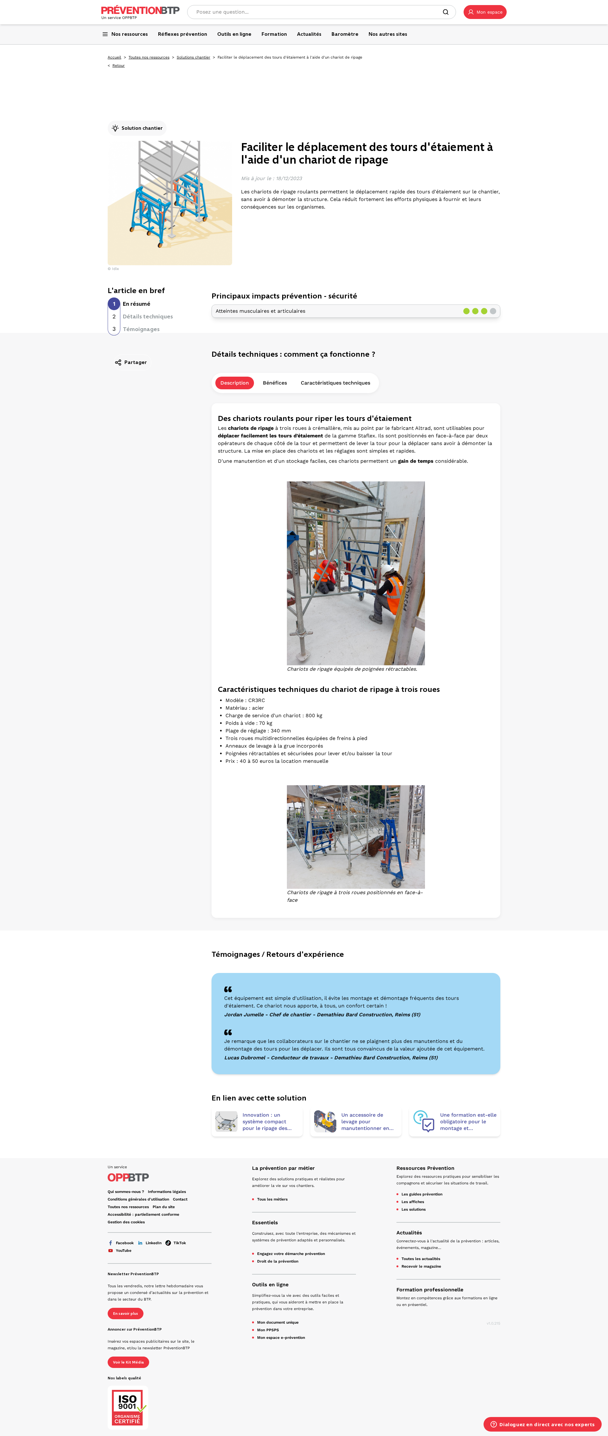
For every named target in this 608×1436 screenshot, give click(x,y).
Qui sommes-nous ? (126, 1191)
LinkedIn (154, 1243)
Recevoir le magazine (421, 1266)
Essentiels (265, 1223)
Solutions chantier (193, 57)
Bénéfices (275, 383)
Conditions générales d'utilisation (138, 1199)
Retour (118, 65)
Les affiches (413, 1202)
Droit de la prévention (277, 1261)
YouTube (123, 1250)
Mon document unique (278, 1322)
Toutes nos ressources (149, 57)
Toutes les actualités (421, 1259)
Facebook (125, 1243)
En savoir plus (125, 1313)
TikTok (180, 1243)
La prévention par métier (283, 1168)
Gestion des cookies (126, 1222)
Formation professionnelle (429, 1290)
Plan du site (164, 1207)
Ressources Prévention (425, 1168)
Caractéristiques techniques (335, 383)
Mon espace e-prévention (281, 1337)
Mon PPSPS (268, 1330)
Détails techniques (148, 316)
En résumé (136, 304)
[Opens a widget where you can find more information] (543, 1425)
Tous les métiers (272, 1199)
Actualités (409, 1233)
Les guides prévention (422, 1194)
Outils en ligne (270, 1285)
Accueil (114, 57)
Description (234, 383)
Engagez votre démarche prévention (291, 1253)
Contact (180, 1199)
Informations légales (167, 1191)
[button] (485, 12)
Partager (135, 362)
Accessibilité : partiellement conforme (143, 1214)
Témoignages (141, 329)
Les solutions (414, 1209)
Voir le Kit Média (128, 1362)
